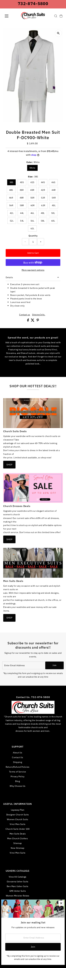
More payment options (33, 269)
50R (32, 197)
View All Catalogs (17, 876)
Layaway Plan (17, 809)
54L (22, 220)
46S (53, 182)
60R (33, 205)
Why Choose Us (17, 785)
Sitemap (17, 843)
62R (43, 205)
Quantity (33, 235)
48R (22, 197)
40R (32, 190)
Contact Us (17, 757)
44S (43, 182)
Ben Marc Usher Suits (17, 886)
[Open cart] (61, 16)
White (32, 167)
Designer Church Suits (17, 814)
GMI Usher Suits (17, 890)
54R (54, 197)
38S (11, 182)
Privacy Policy (18, 776)
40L (54, 205)
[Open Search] (55, 16)
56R (11, 205)
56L (32, 220)
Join (54, 665)
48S (11, 190)
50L (53, 213)
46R (11, 197)
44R (54, 190)
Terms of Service (17, 771)
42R (43, 190)
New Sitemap (17, 847)
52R (43, 197)
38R (22, 190)
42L (12, 213)
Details (9, 277)
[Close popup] (61, 903)
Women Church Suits (17, 819)
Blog (17, 781)
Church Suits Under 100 (17, 828)
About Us (17, 752)
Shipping (17, 762)
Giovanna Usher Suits (17, 881)
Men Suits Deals (18, 833)
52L (12, 220)
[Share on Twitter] (33, 320)
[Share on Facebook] (28, 320)
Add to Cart (33, 252)
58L (43, 220)
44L (22, 213)
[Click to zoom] (58, 33)
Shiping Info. (38, 315)
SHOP (9, 464)
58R (22, 205)
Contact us (24, 315)
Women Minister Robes (17, 895)
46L (32, 213)
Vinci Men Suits (17, 824)
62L (32, 228)
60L (53, 220)
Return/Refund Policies (17, 766)
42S (32, 182)
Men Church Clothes (17, 838)
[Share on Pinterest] (38, 320)
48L (43, 213)
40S (22, 182)
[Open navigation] (10, 16)
